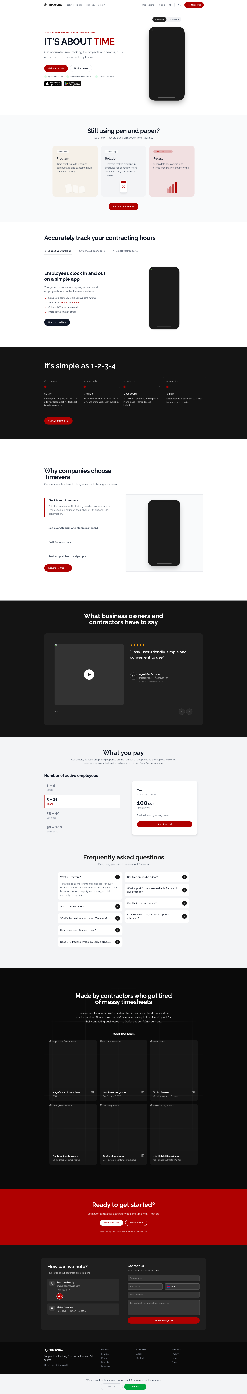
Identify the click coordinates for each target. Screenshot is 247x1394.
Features (70, 5)
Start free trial (164, 824)
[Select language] (171, 5)
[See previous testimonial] (182, 712)
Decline (111, 1386)
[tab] (159, 19)
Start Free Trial (194, 5)
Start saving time (57, 322)
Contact (101, 5)
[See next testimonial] (189, 712)
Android (76, 302)
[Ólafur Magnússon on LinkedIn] (143, 1155)
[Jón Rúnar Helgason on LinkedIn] (143, 1092)
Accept (135, 1386)
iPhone (63, 302)
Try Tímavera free (122, 206)
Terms (175, 1358)
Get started (54, 68)
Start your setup (56, 421)
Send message (161, 1320)
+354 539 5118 (63, 1289)
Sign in (162, 5)
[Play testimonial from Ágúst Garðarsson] (89, 674)
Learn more (154, 1380)
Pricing (79, 5)
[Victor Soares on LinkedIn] (193, 1092)
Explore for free (56, 568)
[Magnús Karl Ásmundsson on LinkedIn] (92, 1092)
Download (106, 1366)
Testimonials (90, 5)
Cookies (175, 1362)
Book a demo (148, 5)
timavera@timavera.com (68, 1286)
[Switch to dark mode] (179, 5)
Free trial (105, 1362)
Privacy (175, 1354)
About (139, 1354)
